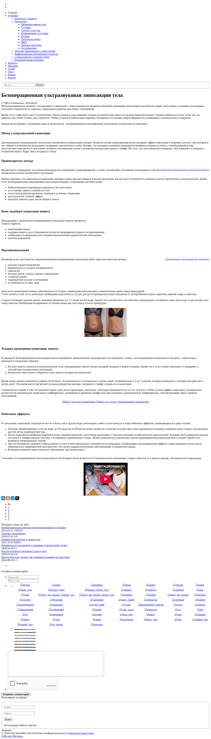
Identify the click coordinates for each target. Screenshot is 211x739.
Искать (39, 85)
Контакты (74, 733)
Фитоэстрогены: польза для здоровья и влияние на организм (35, 557)
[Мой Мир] (13, 498)
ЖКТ (24, 42)
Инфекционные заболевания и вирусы (36, 54)
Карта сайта (87, 733)
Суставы (26, 27)
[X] (17, 498)
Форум (12, 77)
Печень (25, 36)
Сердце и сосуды (30, 30)
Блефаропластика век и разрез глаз (20, 539)
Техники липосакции (13, 533)
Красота (12, 63)
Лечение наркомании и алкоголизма (35, 51)
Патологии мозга (30, 39)
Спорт (11, 68)
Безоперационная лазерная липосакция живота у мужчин (33, 527)
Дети (11, 71)
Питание (13, 65)
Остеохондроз (29, 48)
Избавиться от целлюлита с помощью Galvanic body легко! (34, 545)
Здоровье (13, 15)
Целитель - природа (26, 18)
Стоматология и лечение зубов (32, 57)
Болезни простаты (31, 45)
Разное (11, 74)
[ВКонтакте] (3, 498)
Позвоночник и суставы (34, 33)
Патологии (21, 21)
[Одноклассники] (8, 498)
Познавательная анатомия (29, 60)
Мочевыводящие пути (33, 24)
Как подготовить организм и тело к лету (24, 551)
